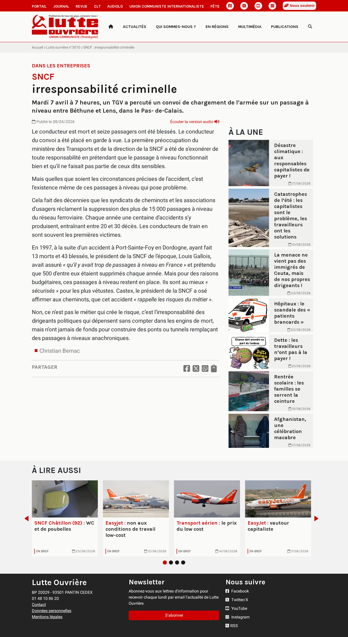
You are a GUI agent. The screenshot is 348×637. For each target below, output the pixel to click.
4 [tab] (183, 562)
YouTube (238, 608)
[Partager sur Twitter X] (196, 368)
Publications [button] (284, 26)
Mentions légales (47, 616)
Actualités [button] (134, 26)
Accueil (37, 47)
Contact (39, 604)
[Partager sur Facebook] (186, 368)
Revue (81, 6)
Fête (215, 6)
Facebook (239, 591)
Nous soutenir (302, 5)
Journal (61, 6)
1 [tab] (165, 562)
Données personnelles (51, 610)
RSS (234, 625)
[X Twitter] (244, 6)
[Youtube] (258, 6)
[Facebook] (230, 6)
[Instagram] (272, 6)
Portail (39, 6)
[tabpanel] (65, 518)
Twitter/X (239, 599)
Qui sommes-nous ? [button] (176, 26)
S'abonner (174, 615)
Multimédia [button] (249, 26)
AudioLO (115, 6)
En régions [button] (217, 26)
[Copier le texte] (214, 368)
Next (317, 518)
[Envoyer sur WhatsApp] (205, 368)
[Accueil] (110, 27)
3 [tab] (177, 562)
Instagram (240, 617)
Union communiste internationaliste (166, 6)
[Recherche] (310, 27)
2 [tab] (171, 562)
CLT (97, 6)
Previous (25, 518)
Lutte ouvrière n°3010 (63, 47)
